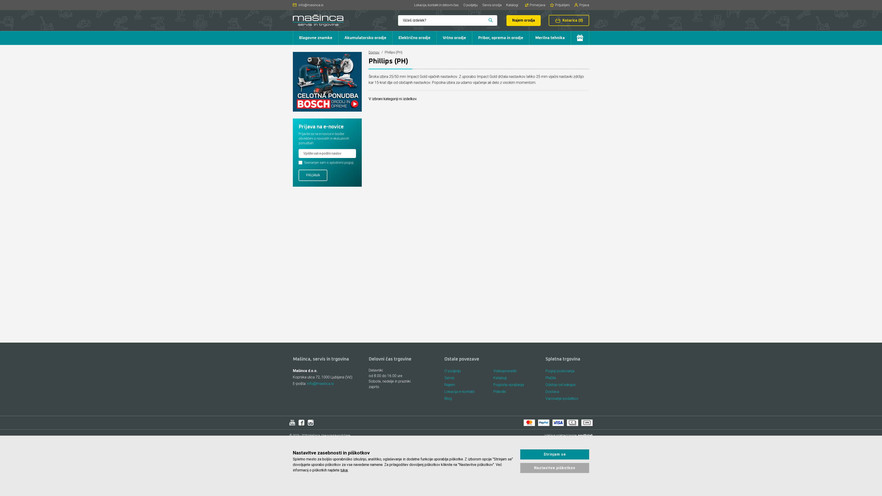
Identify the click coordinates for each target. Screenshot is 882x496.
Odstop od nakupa (560, 385)
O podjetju (470, 5)
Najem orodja (523, 20)
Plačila (551, 378)
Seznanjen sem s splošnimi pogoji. (329, 162)
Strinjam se (555, 454)
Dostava (552, 391)
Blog (448, 398)
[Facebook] (301, 423)
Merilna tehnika (550, 38)
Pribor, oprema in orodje (500, 38)
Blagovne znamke (315, 38)
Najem (449, 385)
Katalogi (512, 5)
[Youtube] (292, 423)
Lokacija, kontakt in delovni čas (436, 5)
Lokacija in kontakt (459, 391)
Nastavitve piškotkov (554, 468)
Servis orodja (492, 5)
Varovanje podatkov (562, 398)
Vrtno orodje (454, 38)
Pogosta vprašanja (508, 385)
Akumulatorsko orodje (365, 38)
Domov (374, 52)
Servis (449, 378)
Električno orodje (414, 38)
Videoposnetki (505, 371)
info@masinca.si (320, 383)
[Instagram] (311, 423)
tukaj (344, 470)
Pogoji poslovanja (560, 371)
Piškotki (499, 391)
